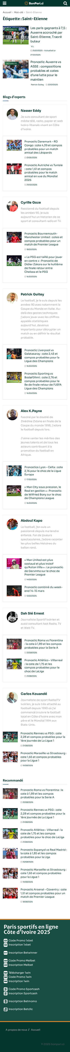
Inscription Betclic (20, 1009)
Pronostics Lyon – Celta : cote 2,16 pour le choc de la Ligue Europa (43, 470)
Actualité (12, 29)
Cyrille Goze (31, 203)
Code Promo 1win (20, 977)
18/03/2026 (31, 249)
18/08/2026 (27, 902)
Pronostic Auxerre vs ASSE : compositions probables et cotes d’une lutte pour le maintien (45, 71)
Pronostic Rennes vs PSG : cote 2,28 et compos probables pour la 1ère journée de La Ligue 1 (43, 737)
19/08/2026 (27, 765)
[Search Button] (65, 3)
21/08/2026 (31, 676)
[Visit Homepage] (35, 3)
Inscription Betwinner (22, 952)
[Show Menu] (4, 3)
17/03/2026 (31, 479)
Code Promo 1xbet (20, 940)
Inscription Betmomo (22, 1001)
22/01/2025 (52, 84)
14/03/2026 (31, 579)
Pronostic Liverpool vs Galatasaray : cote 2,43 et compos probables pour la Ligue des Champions (41, 355)
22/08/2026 (31, 652)
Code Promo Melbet (21, 960)
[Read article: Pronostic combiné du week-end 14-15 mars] (14, 590)
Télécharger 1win (19, 972)
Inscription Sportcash (22, 993)
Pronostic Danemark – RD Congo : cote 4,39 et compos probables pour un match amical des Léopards (43, 147)
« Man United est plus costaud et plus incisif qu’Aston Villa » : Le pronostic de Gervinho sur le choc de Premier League (43, 567)
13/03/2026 (31, 596)
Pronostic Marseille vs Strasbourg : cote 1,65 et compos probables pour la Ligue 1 (43, 757)
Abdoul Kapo (31, 521)
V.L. (32, 46)
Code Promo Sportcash (24, 989)
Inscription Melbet (20, 965)
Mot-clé (18, 12)
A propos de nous (16, 1029)
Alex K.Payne (31, 411)
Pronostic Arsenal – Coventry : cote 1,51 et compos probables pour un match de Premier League (44, 893)
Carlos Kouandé (34, 694)
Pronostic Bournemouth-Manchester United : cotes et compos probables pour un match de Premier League (43, 239)
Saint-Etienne (34, 12)
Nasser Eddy (31, 111)
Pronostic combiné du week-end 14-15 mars (43, 589)
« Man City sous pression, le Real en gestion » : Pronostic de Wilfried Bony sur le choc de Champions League (42, 492)
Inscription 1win (18, 981)
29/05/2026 (31, 185)
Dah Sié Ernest (32, 613)
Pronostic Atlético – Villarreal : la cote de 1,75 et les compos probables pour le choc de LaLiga (43, 666)
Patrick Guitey (37, 84)
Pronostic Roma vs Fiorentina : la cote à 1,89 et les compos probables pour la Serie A (43, 644)
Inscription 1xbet (19, 944)
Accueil (7, 12)
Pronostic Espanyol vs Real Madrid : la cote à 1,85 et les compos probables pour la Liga (44, 853)
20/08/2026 (27, 862)
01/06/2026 (31, 157)
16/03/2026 (31, 276)
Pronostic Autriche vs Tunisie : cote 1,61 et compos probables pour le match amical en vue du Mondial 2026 (43, 172)
